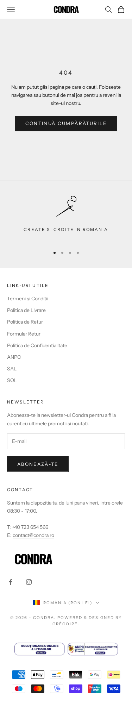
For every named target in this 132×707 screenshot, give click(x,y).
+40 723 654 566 (30, 527)
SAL (12, 368)
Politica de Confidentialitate (37, 345)
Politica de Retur (25, 322)
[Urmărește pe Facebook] (10, 582)
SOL (12, 380)
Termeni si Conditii (27, 298)
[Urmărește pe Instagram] (28, 582)
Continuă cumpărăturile (66, 123)
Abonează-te (37, 464)
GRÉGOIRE (65, 623)
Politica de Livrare (26, 310)
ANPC (14, 357)
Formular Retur (23, 334)
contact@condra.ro (33, 535)
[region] (66, 217)
